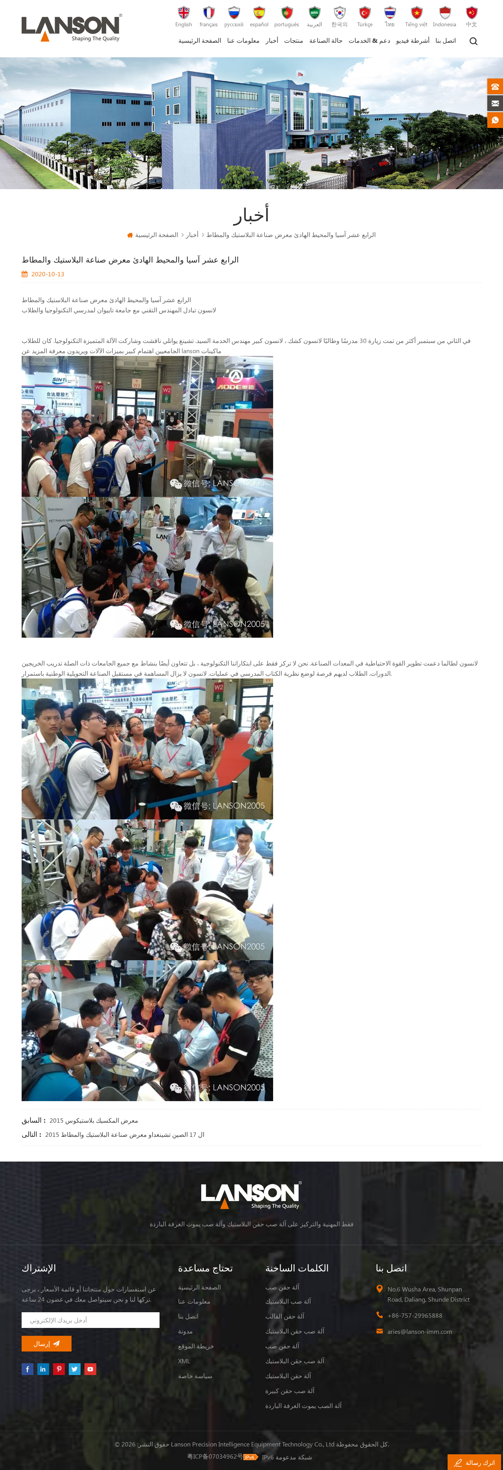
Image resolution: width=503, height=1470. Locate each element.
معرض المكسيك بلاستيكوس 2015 (94, 1120)
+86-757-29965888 (414, 1315)
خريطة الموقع (196, 1346)
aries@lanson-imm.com (419, 1331)
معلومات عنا (243, 40)
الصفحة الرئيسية (199, 40)
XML (184, 1361)
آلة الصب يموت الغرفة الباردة (303, 1405)
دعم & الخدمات (369, 40)
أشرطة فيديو (413, 40)
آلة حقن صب (282, 1287)
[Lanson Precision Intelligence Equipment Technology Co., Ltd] (72, 28)
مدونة (185, 1331)
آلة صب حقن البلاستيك (294, 1331)
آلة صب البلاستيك (288, 1301)
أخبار (272, 40)
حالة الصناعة (326, 40)
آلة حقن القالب (284, 1316)
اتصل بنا (445, 40)
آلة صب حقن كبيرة (289, 1390)
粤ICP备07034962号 (215, 1456)
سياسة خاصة (195, 1376)
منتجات (293, 40)
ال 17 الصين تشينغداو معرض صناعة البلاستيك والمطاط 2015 (124, 1134)
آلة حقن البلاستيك (288, 1376)
